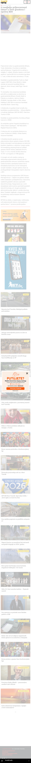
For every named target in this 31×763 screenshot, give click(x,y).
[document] (15, 381)
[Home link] (4, 2)
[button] (27, 373)
